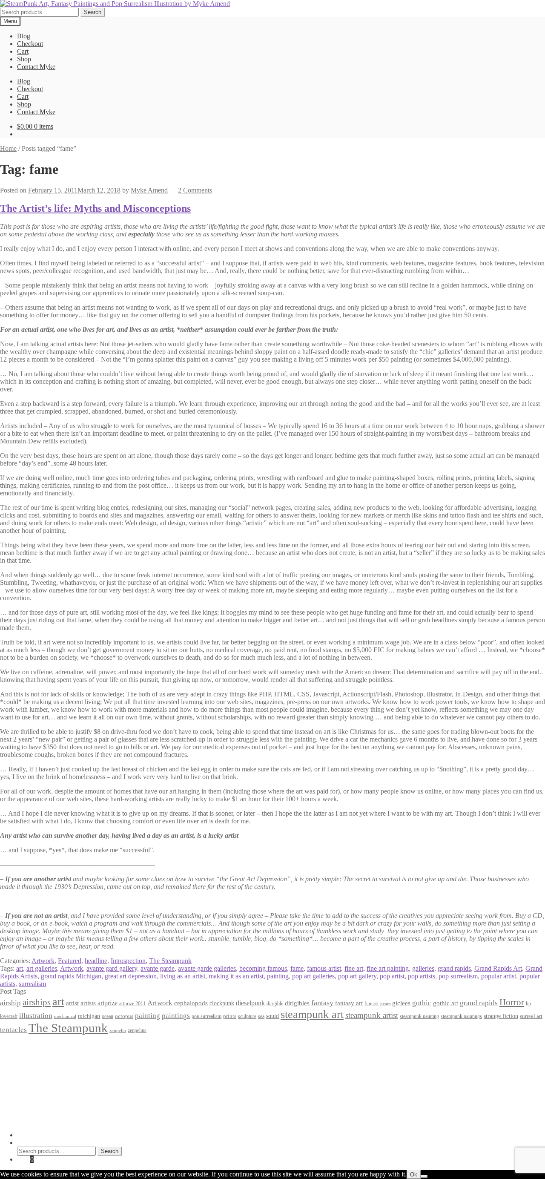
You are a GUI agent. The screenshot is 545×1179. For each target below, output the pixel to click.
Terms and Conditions (46, 1053)
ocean (107, 1016)
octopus (124, 1016)
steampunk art (312, 1014)
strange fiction (501, 1015)
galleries (423, 968)
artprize (108, 1002)
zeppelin (117, 1030)
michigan (89, 1015)
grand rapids (454, 968)
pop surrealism (458, 976)
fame (297, 968)
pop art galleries (313, 976)
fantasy (322, 1002)
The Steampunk (170, 960)
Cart (23, 51)
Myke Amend (149, 190)
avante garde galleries (207, 968)
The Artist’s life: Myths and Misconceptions (95, 208)
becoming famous (263, 968)
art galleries (41, 968)
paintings (176, 1015)
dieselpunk (250, 1002)
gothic (421, 1003)
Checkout (30, 43)
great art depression (131, 976)
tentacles (13, 1030)
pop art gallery (357, 976)
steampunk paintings (461, 1016)
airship (10, 1003)
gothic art (445, 1003)
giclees (401, 1003)
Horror (511, 1002)
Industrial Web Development (132, 1120)
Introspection (128, 960)
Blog (23, 36)
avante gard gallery (111, 968)
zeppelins (137, 1030)
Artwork (43, 960)
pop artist (392, 976)
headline (96, 960)
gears (385, 1003)
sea (261, 1016)
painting (278, 976)
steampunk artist (371, 1015)
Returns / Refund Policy (49, 1060)
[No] (424, 1176)
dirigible (275, 1003)
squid (272, 1015)
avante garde (158, 968)
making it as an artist (236, 976)
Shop (24, 59)
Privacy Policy (36, 1045)
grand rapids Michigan (71, 976)
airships (37, 1002)
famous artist (324, 968)
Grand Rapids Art (498, 968)
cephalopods (191, 1003)
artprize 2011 (132, 1003)
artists (88, 1002)
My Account (34, 1135)
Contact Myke (36, 66)
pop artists (421, 976)
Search (92, 12)
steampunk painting (419, 1016)
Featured (69, 960)
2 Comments (195, 190)
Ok (413, 1174)
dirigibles (297, 1002)
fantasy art (349, 1003)
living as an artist (182, 976)
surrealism (32, 983)
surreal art (531, 1016)
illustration (35, 1016)
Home (8, 148)
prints (229, 1016)
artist (72, 1002)
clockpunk (221, 1003)
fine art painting (388, 968)
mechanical (65, 1016)
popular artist (498, 976)
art (19, 968)
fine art (353, 968)
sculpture (247, 1016)
